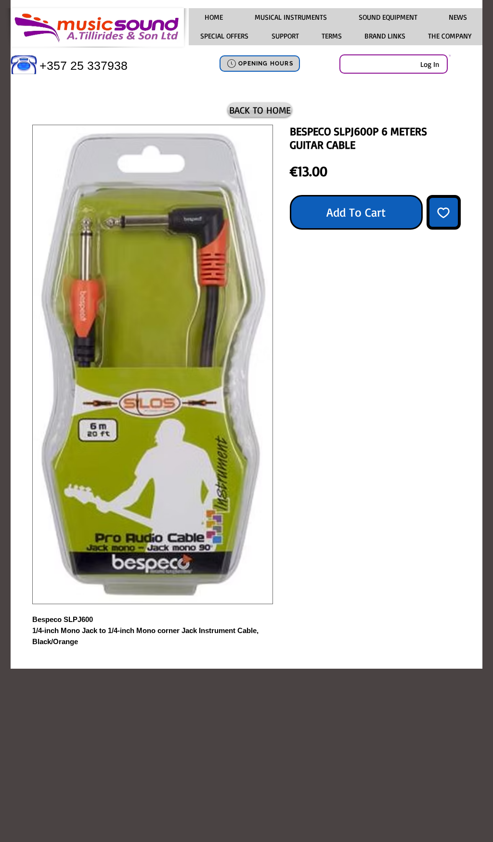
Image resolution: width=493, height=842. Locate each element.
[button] (290, 17)
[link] (450, 55)
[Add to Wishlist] (444, 212)
